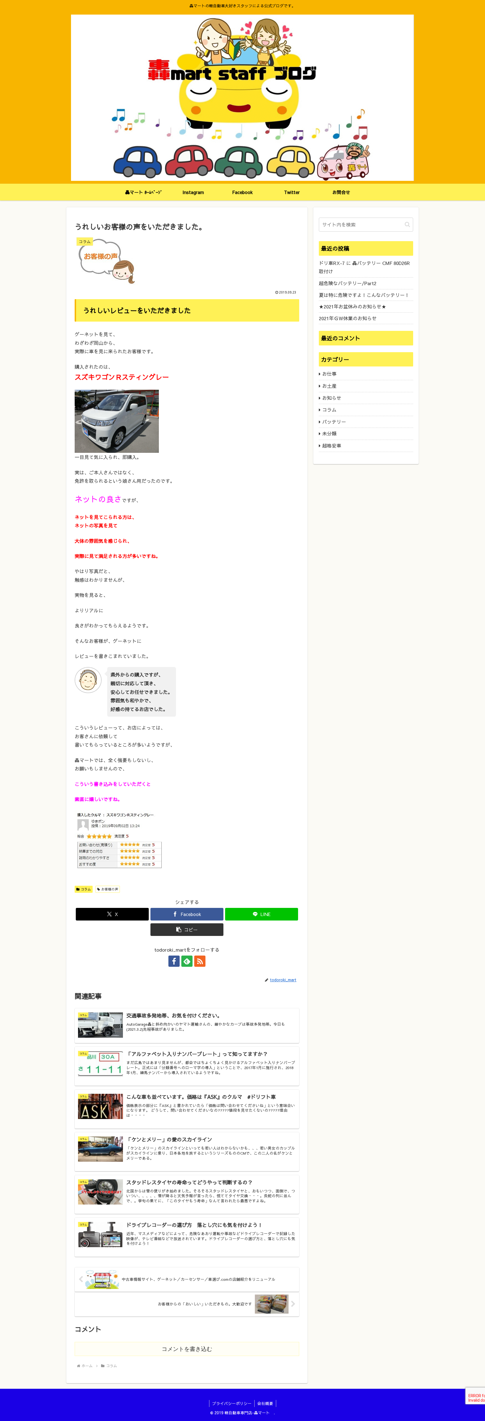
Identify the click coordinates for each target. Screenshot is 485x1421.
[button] (186, 929)
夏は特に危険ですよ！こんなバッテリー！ (364, 295)
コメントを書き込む (187, 1349)
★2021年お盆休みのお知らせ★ (352, 306)
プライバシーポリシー (231, 1403)
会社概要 (265, 1403)
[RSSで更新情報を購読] (199, 961)
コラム (86, 889)
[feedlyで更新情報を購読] (187, 961)
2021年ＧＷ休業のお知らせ (348, 318)
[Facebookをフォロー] (174, 961)
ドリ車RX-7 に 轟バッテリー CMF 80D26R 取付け (364, 267)
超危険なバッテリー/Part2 (347, 283)
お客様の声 (109, 889)
